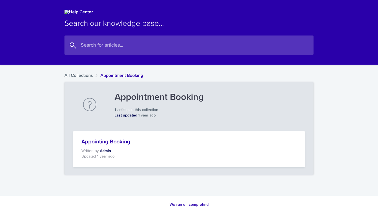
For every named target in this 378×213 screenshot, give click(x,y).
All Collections (78, 75)
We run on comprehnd (189, 204)
